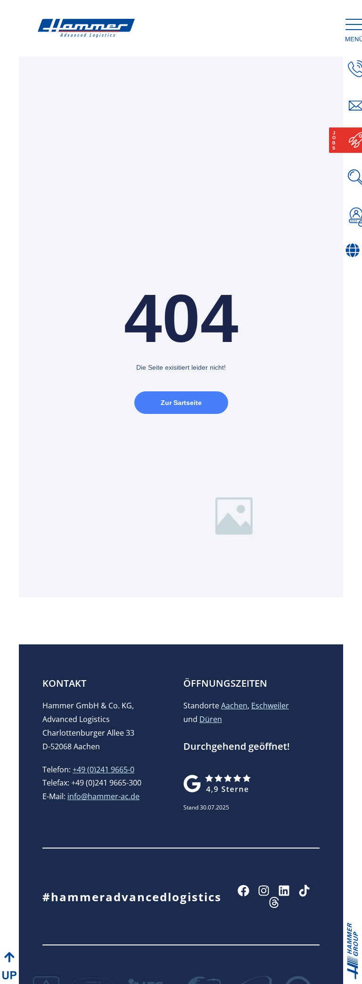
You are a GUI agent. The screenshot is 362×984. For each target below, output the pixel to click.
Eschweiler (270, 705)
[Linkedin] (284, 891)
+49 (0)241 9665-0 (103, 769)
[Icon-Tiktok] (304, 891)
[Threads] (274, 902)
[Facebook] (243, 891)
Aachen (234, 705)
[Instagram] (264, 891)
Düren (210, 719)
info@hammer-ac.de (103, 796)
